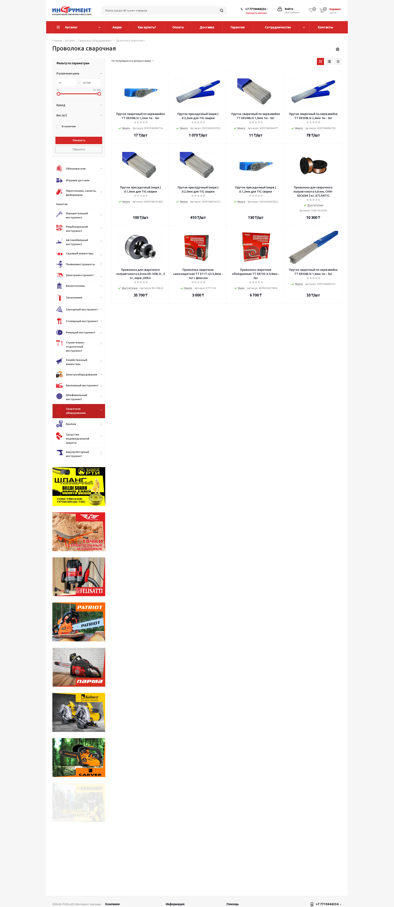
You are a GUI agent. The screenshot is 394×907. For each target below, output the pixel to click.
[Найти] (222, 10)
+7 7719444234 (255, 9)
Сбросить (78, 149)
